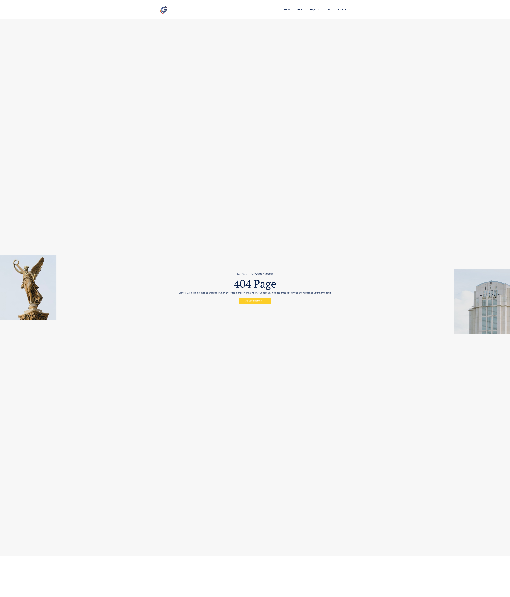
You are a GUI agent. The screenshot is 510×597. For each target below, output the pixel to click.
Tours (329, 9)
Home (287, 9)
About (300, 9)
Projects (314, 9)
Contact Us (344, 9)
